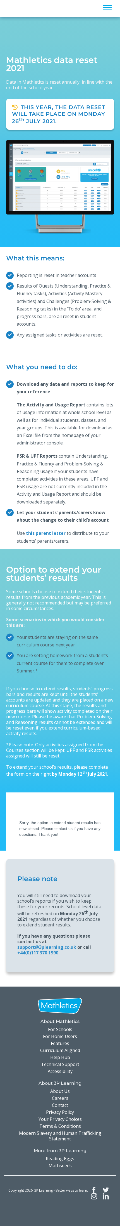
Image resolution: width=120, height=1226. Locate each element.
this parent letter (46, 533)
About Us (60, 1091)
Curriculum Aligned (60, 1050)
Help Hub (60, 1057)
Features (60, 1043)
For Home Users (60, 1036)
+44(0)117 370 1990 (37, 953)
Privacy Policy (60, 1112)
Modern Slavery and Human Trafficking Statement (60, 1136)
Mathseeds (60, 1165)
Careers (60, 1098)
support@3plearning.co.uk (46, 947)
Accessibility (60, 1071)
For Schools (60, 1029)
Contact (60, 1105)
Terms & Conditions (60, 1126)
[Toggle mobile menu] (107, 7)
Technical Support (60, 1064)
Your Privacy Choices (60, 1119)
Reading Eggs (60, 1158)
